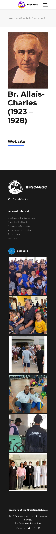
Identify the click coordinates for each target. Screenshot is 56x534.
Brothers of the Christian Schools (28, 510)
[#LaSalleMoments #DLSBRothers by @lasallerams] (28, 354)
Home (10, 18)
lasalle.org (12, 238)
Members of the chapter (19, 230)
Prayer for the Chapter (18, 222)
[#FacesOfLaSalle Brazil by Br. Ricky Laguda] (28, 315)
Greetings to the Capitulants (21, 218)
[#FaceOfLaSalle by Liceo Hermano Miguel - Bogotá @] (28, 394)
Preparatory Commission (19, 226)
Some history (14, 234)
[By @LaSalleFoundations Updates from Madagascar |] (28, 433)
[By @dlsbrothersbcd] (28, 472)
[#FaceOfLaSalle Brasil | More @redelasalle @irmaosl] (28, 276)
